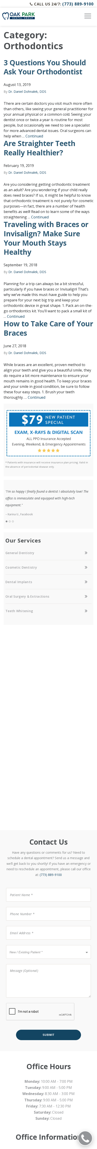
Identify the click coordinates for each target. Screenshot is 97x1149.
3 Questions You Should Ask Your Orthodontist (45, 67)
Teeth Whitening (19, 611)
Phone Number (19, 907)
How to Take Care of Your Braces (48, 328)
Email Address (18, 926)
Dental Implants (18, 582)
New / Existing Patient (24, 945)
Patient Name (18, 888)
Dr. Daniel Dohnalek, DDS (27, 91)
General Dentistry (20, 553)
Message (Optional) (21, 964)
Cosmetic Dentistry (21, 567)
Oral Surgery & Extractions (27, 596)
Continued (34, 136)
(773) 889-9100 (78, 4)
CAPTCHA (13, 1003)
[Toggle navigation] (88, 18)
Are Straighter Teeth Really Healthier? (39, 147)
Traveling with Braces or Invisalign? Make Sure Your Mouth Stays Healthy (46, 238)
